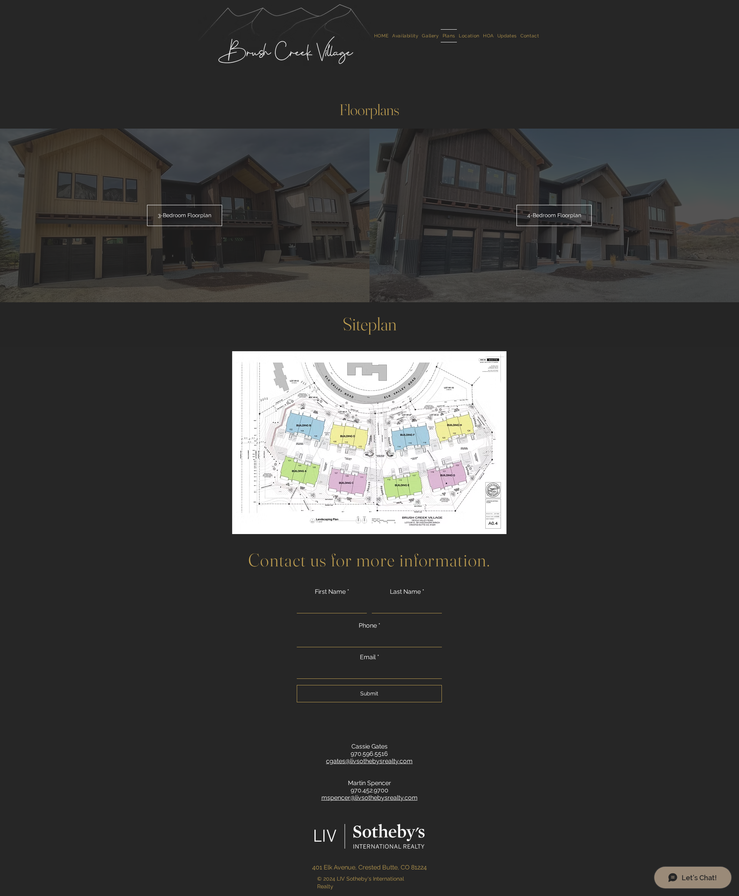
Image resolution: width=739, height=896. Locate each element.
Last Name (405, 592)
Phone (368, 626)
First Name (330, 592)
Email (368, 657)
